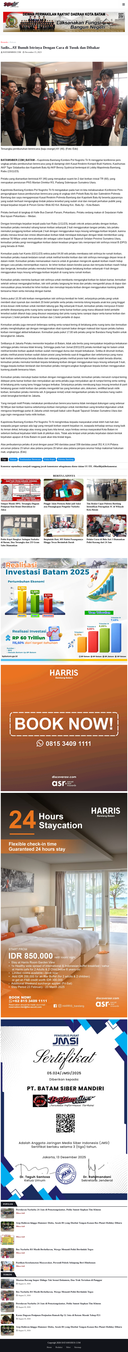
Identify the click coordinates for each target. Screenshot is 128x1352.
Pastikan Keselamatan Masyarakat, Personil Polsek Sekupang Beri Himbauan (55, 1262)
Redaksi (59, 1347)
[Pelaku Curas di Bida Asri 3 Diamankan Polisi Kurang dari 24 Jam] (106, 526)
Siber (68, 1347)
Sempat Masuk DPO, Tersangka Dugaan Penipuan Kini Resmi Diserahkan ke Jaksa (20, 507)
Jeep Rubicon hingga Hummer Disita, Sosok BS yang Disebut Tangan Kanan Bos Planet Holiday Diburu (69, 1223)
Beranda (4, 42)
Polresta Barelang (66, 459)
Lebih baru (1, 552)
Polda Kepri (49, 459)
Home (49, 1347)
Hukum (13, 42)
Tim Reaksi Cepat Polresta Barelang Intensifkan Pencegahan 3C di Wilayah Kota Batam (105, 507)
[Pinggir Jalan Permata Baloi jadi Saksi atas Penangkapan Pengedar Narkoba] (64, 490)
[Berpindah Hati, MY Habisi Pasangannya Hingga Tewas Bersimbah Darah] (64, 526)
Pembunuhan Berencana (30, 459)
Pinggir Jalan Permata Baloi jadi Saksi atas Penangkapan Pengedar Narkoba (62, 505)
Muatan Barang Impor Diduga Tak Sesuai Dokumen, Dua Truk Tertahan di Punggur (59, 1280)
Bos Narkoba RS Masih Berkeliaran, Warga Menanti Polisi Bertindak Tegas (54, 1249)
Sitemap (77, 1347)
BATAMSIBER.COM (71, 1343)
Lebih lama (126, 552)
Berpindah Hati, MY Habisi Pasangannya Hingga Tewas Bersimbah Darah (63, 541)
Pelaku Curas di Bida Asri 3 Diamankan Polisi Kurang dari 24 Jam (106, 541)
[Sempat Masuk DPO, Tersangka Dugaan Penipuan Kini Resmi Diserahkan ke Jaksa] (21, 490)
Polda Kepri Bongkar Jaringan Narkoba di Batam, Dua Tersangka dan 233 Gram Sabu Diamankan (20, 542)
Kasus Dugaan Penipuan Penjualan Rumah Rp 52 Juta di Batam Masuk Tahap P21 (58, 1315)
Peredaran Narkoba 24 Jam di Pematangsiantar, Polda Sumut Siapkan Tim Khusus (58, 1209)
